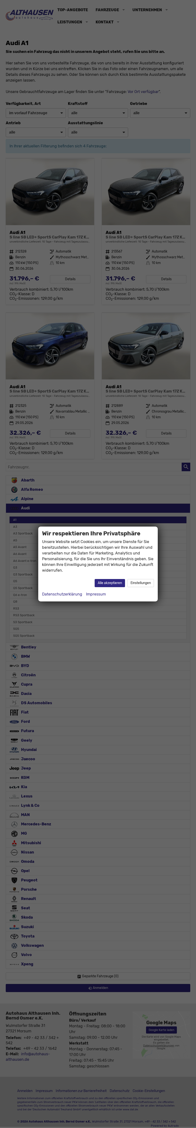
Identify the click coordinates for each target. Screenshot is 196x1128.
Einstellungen (141, 583)
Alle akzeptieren (110, 583)
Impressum (96, 594)
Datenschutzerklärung (62, 594)
